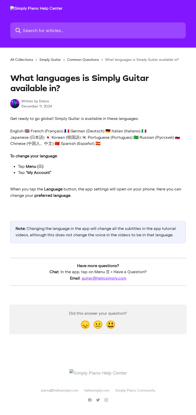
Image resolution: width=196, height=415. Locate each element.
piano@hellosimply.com (59, 390)
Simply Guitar (50, 59)
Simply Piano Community (135, 390)
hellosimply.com (96, 390)
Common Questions (83, 59)
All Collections (21, 59)
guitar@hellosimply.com (104, 277)
